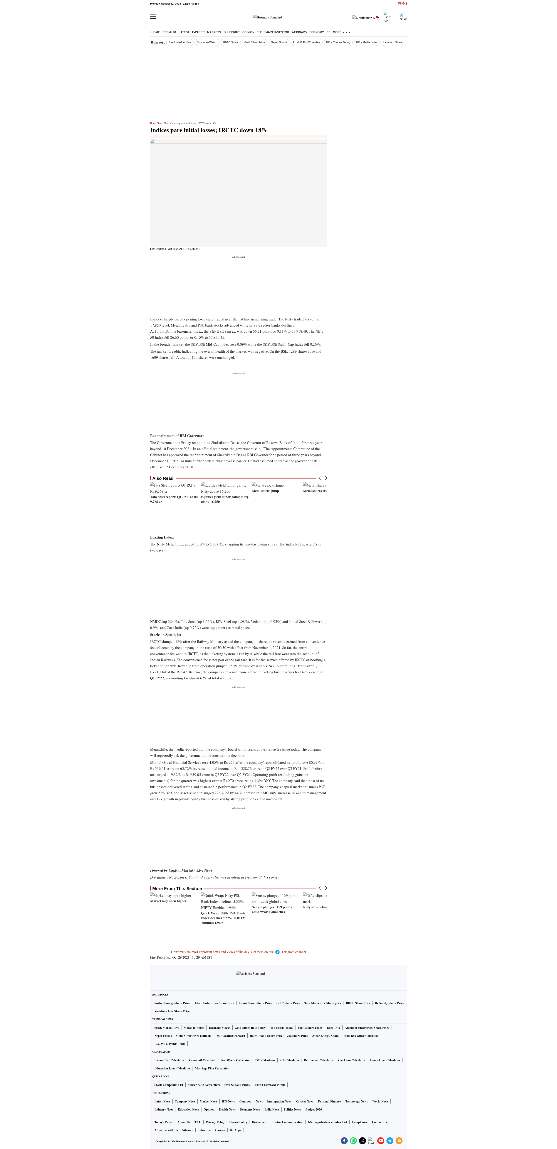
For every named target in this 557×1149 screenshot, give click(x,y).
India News (163, 123)
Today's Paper (163, 1122)
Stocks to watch (194, 1027)
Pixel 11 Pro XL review (306, 42)
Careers (220, 1130)
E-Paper (198, 32)
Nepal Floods (279, 42)
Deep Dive (333, 1027)
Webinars (299, 32)
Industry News (163, 1109)
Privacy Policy (215, 1122)
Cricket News (305, 1101)
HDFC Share (230, 42)
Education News (188, 1109)
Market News (208, 1101)
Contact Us (379, 1122)
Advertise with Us (166, 1130)
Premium (169, 32)
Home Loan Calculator (385, 1060)
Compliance (359, 1122)
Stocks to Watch (207, 42)
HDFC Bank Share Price (266, 1035)
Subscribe (204, 1130)
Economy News (250, 1109)
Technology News (356, 1101)
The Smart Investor (273, 32)
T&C (198, 1122)
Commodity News (251, 1101)
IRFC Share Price (288, 1003)
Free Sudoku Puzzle (237, 1084)
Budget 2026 (313, 1109)
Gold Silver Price (254, 42)
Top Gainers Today (310, 1027)
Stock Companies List (168, 1084)
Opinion (248, 32)
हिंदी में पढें (402, 4)
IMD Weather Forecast (230, 1035)
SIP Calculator (289, 1060)
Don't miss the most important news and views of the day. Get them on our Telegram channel (238, 951)
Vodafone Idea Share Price (172, 1011)
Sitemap (187, 1130)
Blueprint (232, 32)
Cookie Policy (238, 1122)
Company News (185, 1101)
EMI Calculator (265, 1060)
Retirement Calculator (319, 1060)
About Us (184, 1122)
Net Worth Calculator (235, 1060)
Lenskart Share (393, 42)
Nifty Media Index (366, 42)
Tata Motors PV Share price (322, 1003)
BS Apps (235, 1130)
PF (328, 32)
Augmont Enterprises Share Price (367, 1027)
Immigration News (279, 1101)
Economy (316, 32)
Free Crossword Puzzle (270, 1084)
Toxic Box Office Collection (361, 1035)
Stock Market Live (180, 42)
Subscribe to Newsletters (204, 1084)
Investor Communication (286, 1122)
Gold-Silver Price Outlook (193, 1035)
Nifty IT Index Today (338, 42)
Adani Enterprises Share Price (214, 1003)
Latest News (162, 1101)
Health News (227, 1109)
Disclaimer (259, 1122)
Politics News (292, 1109)
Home (155, 32)
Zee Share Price (297, 1035)
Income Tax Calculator (169, 1060)
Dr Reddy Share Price (389, 1003)
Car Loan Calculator (352, 1060)
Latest (184, 32)
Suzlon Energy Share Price (172, 1003)
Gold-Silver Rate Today (250, 1027)
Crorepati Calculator (203, 1060)
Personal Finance (329, 1101)
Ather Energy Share (325, 1035)
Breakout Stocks (219, 1027)
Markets (214, 32)
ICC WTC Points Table (169, 1043)
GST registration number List (327, 1122)
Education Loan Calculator (172, 1068)
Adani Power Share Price (255, 1003)
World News (380, 1101)
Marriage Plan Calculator (212, 1068)
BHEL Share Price (358, 1003)
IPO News (228, 1101)
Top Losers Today (281, 1027)
